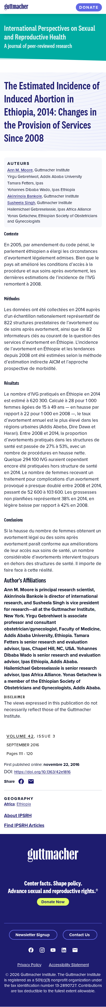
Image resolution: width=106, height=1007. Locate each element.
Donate (89, 7)
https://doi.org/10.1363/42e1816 (42, 772)
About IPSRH (18, 815)
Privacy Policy (29, 964)
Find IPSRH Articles (24, 825)
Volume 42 (20, 736)
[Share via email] (31, 781)
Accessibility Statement (69, 964)
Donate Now (53, 902)
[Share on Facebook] (21, 781)
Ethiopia (24, 804)
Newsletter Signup (33, 935)
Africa (9, 804)
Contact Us (80, 935)
